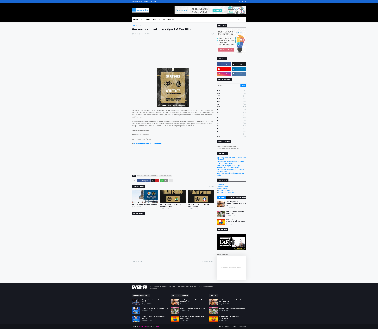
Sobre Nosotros (223, 186)
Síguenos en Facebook (225, 190)
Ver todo (211, 186)
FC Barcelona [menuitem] (168, 19)
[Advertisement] (173, 52)
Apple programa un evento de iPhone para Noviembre (231, 159)
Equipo (146, 1)
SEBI (158, 326)
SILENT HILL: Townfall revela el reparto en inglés (230, 174)
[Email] (166, 180)
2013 (231, 126)
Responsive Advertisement (231, 268)
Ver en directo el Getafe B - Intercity (144, 204)
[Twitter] (153, 180)
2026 (231, 90)
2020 (231, 107)
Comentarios (241, 197)
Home (221, 326)
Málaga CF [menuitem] (137, 19)
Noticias (146, 175)
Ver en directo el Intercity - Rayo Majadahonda (199, 205)
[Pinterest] (157, 180)
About (227, 326)
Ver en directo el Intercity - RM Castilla (147, 143)
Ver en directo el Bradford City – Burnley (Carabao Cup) (230, 170)
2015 (231, 120)
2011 (231, 131)
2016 (231, 118)
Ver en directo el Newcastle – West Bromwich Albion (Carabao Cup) (228, 166)
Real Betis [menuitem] (156, 19)
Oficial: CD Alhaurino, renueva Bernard (154, 308)
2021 (231, 104)
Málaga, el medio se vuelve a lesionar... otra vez (155, 301)
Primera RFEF (154, 175)
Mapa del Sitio (223, 188)
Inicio (133, 25)
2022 (231, 101)
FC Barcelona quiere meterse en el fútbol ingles (235, 221)
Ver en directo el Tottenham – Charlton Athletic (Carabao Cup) (230, 163)
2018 (231, 112)
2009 (231, 137)
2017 (231, 115)
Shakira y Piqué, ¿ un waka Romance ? (235, 212)
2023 (231, 99)
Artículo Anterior (138, 261)
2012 (231, 128)
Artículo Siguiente (207, 261)
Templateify (143, 326)
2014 (231, 123)
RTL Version (242, 326)
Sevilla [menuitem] (147, 19)
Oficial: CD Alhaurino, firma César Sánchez (152, 317)
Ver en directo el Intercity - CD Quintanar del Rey (170, 205)
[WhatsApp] (162, 180)
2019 (231, 109)
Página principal (137, 1)
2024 (231, 96)
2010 (231, 134)
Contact (234, 326)
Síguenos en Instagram (226, 192)
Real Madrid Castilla (165, 175)
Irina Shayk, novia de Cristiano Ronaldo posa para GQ (236, 203)
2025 (231, 93)
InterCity (139, 25)
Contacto (153, 1)
